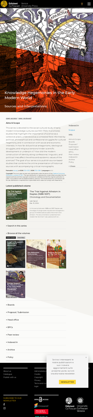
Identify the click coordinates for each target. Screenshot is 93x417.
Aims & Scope (75, 139)
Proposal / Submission (17, 312)
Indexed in (12, 342)
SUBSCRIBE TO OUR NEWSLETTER (12, 399)
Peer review (12, 335)
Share (72, 166)
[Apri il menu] (89, 4)
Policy (71, 162)
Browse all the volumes (18, 233)
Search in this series (16, 226)
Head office (12, 320)
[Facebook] (15, 405)
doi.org (15, 170)
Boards (10, 305)
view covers (11, 238)
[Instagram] (15, 408)
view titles (21, 238)
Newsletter (67, 382)
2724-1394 (38, 170)
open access (11, 118)
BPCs (9, 327)
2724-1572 (27, 170)
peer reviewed (25, 118)
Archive (10, 350)
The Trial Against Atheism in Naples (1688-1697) (45, 192)
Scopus (72, 130)
